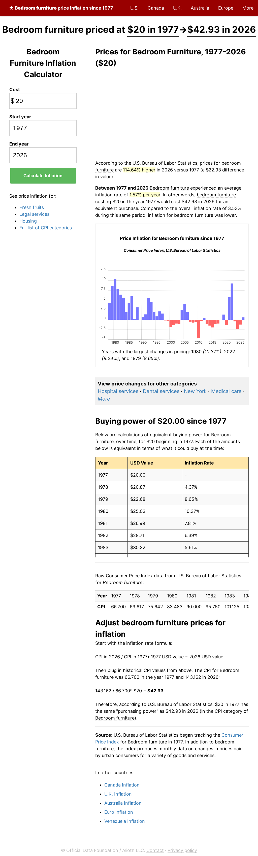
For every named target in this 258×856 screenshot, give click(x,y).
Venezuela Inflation (124, 821)
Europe (225, 8)
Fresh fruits (31, 207)
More (247, 8)
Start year (20, 116)
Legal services (34, 214)
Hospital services (118, 391)
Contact (155, 850)
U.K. (177, 8)
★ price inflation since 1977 (61, 8)
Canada (156, 8)
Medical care (226, 391)
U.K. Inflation (118, 794)
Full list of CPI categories (45, 227)
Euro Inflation (118, 812)
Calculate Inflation (42, 175)
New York (195, 391)
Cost (14, 89)
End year (18, 144)
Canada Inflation (122, 785)
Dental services (161, 391)
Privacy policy (182, 850)
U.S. (134, 8)
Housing (28, 221)
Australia (200, 8)
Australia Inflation (123, 803)
